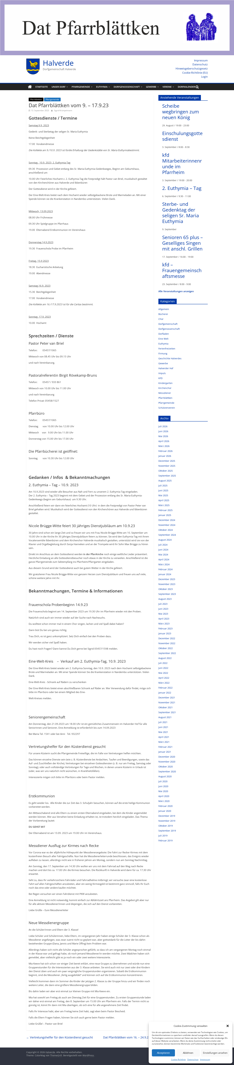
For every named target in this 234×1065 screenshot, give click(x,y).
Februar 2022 (165, 687)
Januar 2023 (164, 633)
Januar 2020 (164, 810)
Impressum (205, 1059)
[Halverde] (29, 87)
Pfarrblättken (36, 99)
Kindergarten (165, 383)
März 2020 (164, 801)
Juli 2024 (162, 544)
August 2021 (165, 717)
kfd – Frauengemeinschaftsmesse (182, 270)
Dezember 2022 (166, 638)
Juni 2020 (163, 786)
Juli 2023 (162, 603)
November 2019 (166, 820)
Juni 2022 (163, 667)
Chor (160, 318)
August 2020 (165, 776)
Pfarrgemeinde (81, 86)
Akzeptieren (163, 1052)
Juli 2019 (162, 835)
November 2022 (166, 643)
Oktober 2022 (165, 648)
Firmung (162, 353)
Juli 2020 (162, 781)
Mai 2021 (163, 732)
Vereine (167, 86)
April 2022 (163, 677)
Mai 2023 (163, 613)
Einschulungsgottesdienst (182, 136)
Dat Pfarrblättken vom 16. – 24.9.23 (128, 1037)
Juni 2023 (163, 608)
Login (204, 76)
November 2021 (166, 702)
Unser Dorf (58, 86)
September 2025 (167, 475)
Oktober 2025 (165, 470)
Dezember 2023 (166, 579)
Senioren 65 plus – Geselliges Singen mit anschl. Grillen (182, 243)
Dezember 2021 (166, 697)
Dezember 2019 (166, 815)
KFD (160, 378)
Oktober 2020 (165, 766)
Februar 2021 (165, 746)
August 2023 (165, 598)
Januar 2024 (164, 574)
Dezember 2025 (166, 460)
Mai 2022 (163, 672)
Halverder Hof (165, 368)
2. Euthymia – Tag (181, 188)
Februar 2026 (165, 450)
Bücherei (163, 314)
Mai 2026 (163, 436)
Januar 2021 (164, 751)
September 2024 (167, 534)
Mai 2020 (163, 791)
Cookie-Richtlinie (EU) (195, 72)
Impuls (162, 373)
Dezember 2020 (166, 756)
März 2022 (164, 682)
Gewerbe (151, 86)
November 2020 (166, 761)
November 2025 (166, 465)
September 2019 (167, 830)
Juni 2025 (163, 490)
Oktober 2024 (165, 529)
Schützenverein (166, 407)
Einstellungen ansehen (215, 1052)
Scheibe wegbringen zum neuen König (180, 112)
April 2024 (163, 559)
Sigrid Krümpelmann (63, 110)
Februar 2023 (165, 628)
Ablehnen (188, 1052)
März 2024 (164, 564)
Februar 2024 (165, 569)
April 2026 (163, 441)
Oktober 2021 (165, 707)
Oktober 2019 (165, 825)
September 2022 (167, 653)
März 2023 (164, 623)
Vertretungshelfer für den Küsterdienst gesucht (59, 1037)
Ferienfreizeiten (166, 348)
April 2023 (163, 618)
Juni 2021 (163, 727)
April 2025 (163, 500)
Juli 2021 (162, 722)
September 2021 (167, 712)
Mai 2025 (163, 495)
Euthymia (101, 86)
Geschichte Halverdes (169, 358)
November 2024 (166, 524)
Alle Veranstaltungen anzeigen (176, 291)
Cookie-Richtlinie (178, 1059)
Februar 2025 (165, 510)
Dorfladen (163, 333)
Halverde (58, 63)
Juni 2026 (163, 431)
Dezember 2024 (166, 520)
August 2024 (165, 539)
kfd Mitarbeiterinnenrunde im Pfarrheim (182, 163)
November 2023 (166, 584)
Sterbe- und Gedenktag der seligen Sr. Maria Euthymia (180, 212)
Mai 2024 (163, 554)
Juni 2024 (163, 549)
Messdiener (164, 392)
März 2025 (164, 505)
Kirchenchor (164, 388)
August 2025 (165, 480)
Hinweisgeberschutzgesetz (192, 68)
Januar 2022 (164, 692)
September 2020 (167, 771)
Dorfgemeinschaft (167, 323)
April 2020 (163, 796)
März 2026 (164, 446)
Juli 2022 (162, 663)
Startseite (41, 86)
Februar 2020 (165, 805)
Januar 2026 (164, 455)
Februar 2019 (165, 840)
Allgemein (163, 309)
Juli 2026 (162, 426)
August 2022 (165, 658)
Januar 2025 (164, 515)
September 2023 (167, 593)
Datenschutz (193, 1059)
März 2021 (164, 741)
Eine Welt (163, 338)
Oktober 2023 (165, 589)
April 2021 (163, 736)
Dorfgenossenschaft (127, 86)
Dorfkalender (186, 86)
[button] (227, 1025)
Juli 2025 (162, 485)
